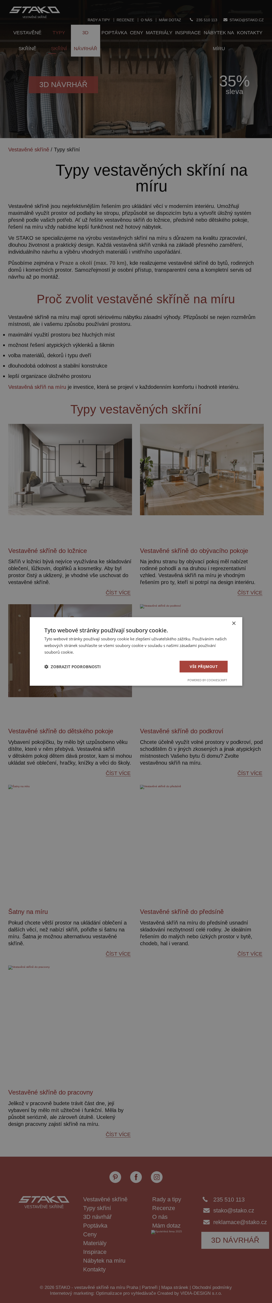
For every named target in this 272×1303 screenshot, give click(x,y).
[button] (72, 667)
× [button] (234, 623)
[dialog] (136, 651)
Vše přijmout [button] (204, 666)
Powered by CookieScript (207, 680)
